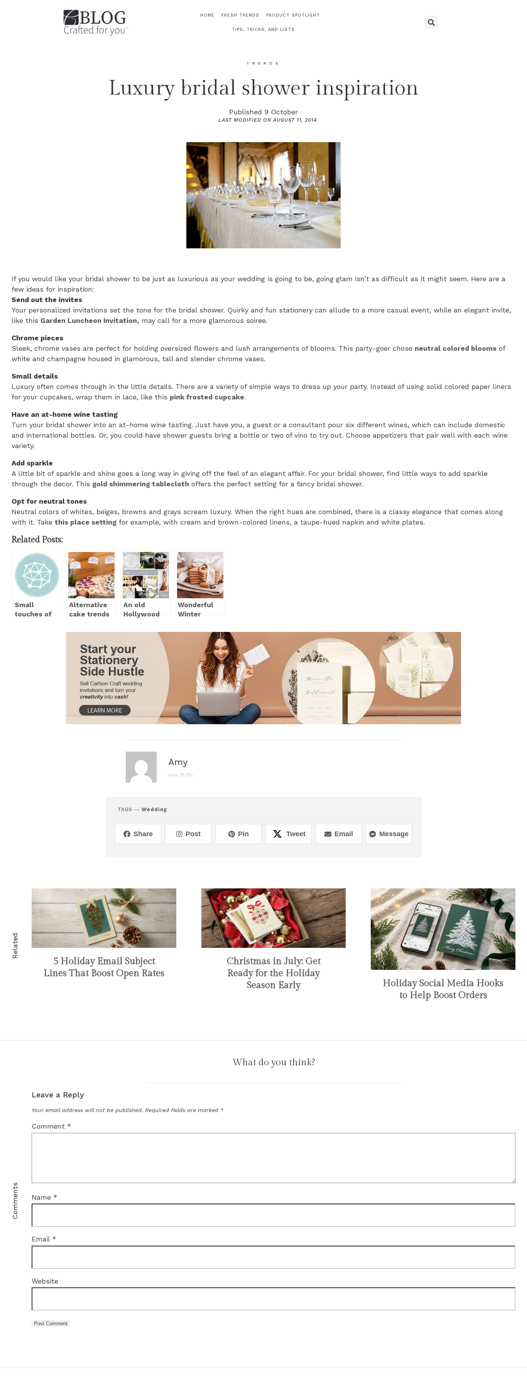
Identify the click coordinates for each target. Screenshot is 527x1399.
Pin (243, 834)
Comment (51, 1126)
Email (343, 834)
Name (44, 1197)
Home (207, 15)
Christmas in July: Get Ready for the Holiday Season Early (274, 973)
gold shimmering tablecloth (140, 484)
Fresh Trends (240, 15)
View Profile (180, 775)
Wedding (154, 809)
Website (45, 1281)
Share (143, 834)
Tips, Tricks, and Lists (263, 29)
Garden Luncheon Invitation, (90, 320)
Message (394, 834)
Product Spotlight (293, 15)
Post (193, 834)
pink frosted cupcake (207, 397)
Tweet (296, 834)
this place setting (86, 522)
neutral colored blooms (456, 348)
